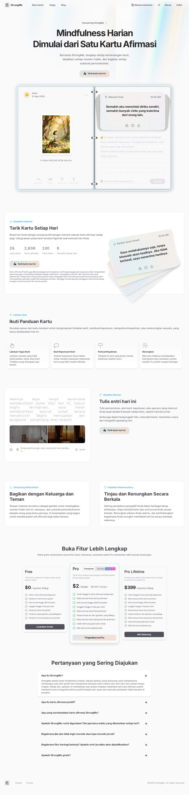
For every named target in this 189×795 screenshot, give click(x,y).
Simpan (157, 181)
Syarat (18, 783)
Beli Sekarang (144, 634)
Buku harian (38, 5)
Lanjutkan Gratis (44, 626)
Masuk (168, 5)
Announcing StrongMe (93, 23)
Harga (52, 5)
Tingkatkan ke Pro (94, 637)
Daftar (179, 5)
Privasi (29, 783)
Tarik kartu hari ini (97, 73)
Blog (63, 5)
